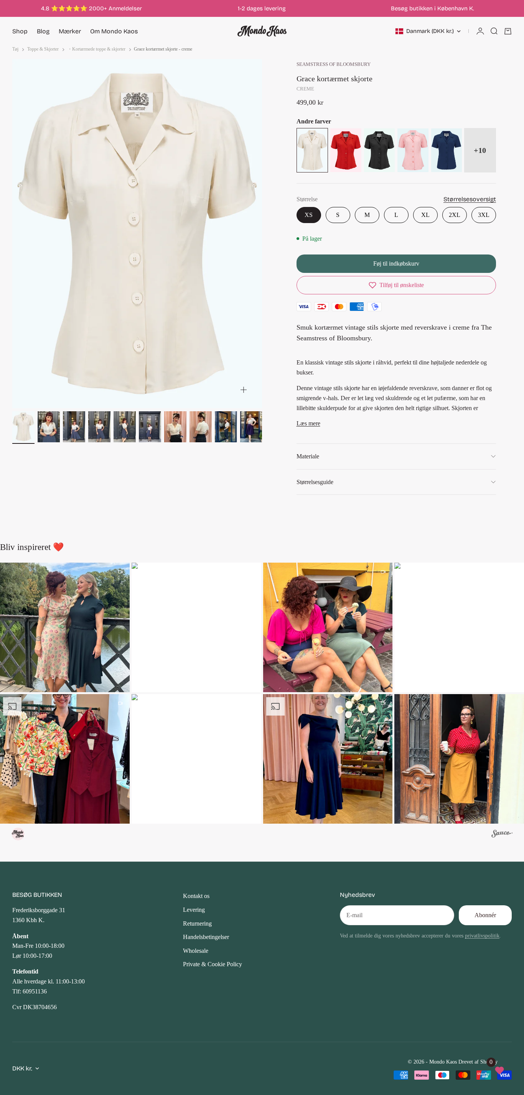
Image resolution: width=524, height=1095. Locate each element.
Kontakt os (196, 896)
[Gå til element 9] (226, 426)
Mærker (70, 31)
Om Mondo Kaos (114, 31)
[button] (396, 285)
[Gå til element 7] (175, 426)
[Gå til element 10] (251, 426)
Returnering (197, 923)
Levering (194, 909)
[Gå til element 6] (150, 426)
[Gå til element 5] (125, 426)
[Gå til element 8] (200, 426)
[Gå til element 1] (23, 426)
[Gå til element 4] (99, 426)
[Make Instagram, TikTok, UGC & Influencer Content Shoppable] (501, 835)
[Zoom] (243, 389)
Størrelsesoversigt (469, 199)
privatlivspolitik (482, 935)
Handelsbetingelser (206, 937)
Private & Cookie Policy (212, 964)
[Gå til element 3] (74, 426)
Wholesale (195, 950)
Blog (43, 31)
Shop (20, 31)
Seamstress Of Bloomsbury (334, 64)
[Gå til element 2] (49, 426)
